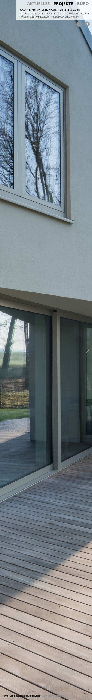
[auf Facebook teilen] (79, 24)
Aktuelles (38, 4)
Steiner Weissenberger (32, 696)
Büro (83, 4)
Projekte (63, 4)
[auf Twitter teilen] (87, 24)
